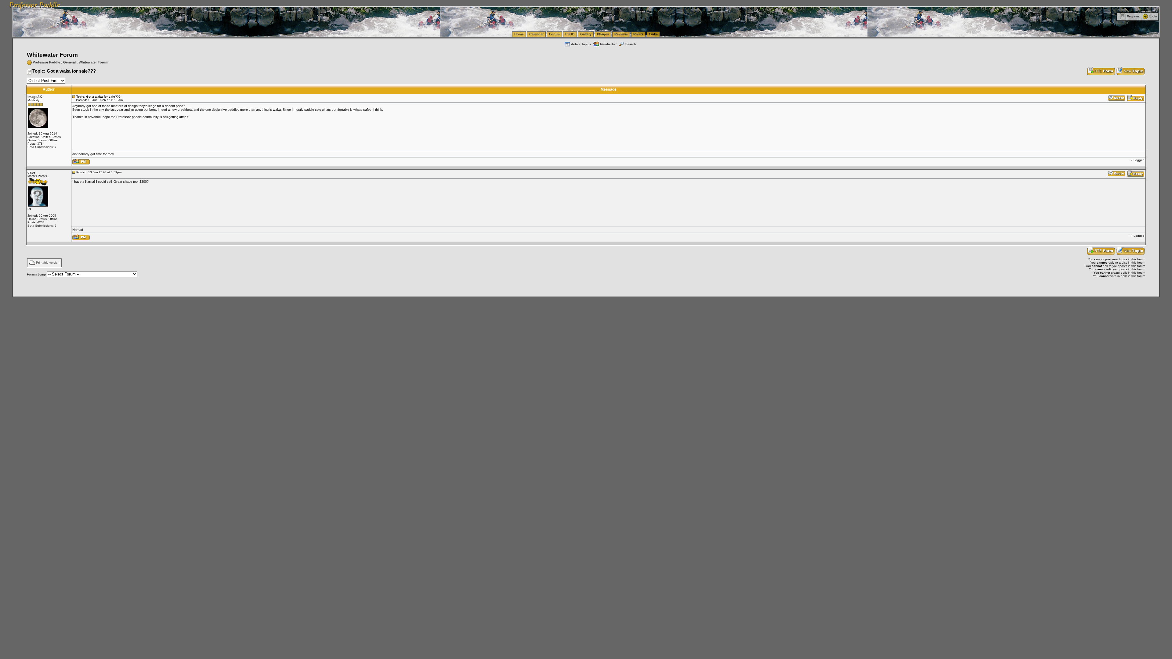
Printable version (48, 263)
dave (31, 172)
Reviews (621, 34)
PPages (603, 34)
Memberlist (608, 44)
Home (519, 34)
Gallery (585, 34)
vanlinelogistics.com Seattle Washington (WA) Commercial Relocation (286, 3)
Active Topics (581, 44)
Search (630, 44)
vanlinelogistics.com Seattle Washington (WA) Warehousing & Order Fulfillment (176, 3)
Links (653, 34)
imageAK (34, 97)
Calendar (536, 34)
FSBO (570, 34)
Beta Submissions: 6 (41, 225)
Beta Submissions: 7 (41, 147)
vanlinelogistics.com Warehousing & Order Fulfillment (378, 3)
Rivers (638, 34)
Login (1153, 16)
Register (1133, 16)
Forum (554, 34)
